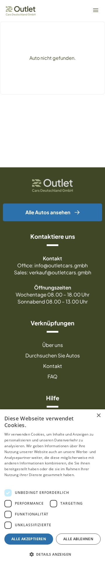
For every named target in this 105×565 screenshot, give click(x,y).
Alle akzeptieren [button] (28, 538)
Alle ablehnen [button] (78, 538)
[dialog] (52, 487)
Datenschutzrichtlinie (22, 480)
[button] (52, 554)
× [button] (98, 415)
